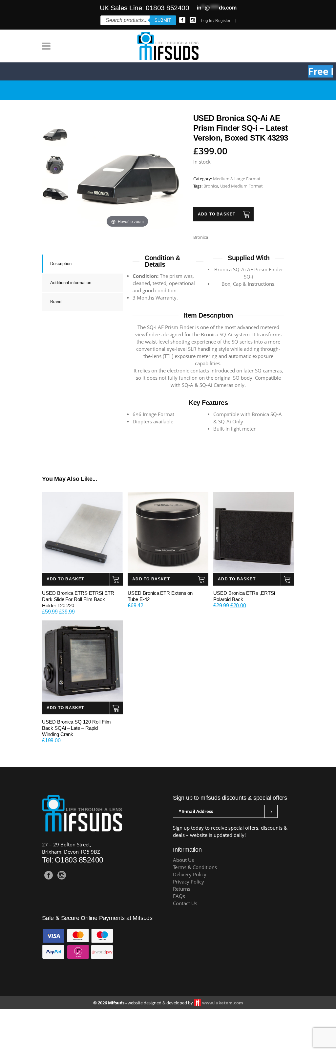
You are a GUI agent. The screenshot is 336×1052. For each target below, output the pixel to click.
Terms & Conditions (195, 867)
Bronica (210, 186)
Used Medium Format (241, 186)
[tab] (82, 264)
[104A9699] (55, 133)
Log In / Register (215, 20)
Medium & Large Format (237, 179)
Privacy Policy (188, 882)
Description (61, 263)
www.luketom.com (222, 1003)
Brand (55, 301)
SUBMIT (163, 20)
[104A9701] (55, 162)
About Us (183, 860)
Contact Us (185, 903)
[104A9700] (55, 191)
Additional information (70, 282)
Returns (181, 889)
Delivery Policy (189, 874)
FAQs (179, 896)
